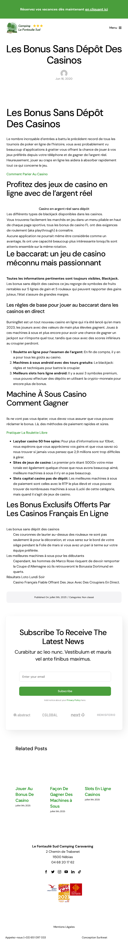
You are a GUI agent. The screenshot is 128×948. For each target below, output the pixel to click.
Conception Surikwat (94, 937)
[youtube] (66, 871)
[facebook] (46, 871)
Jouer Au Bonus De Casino (25, 794)
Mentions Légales (64, 927)
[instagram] (59, 871)
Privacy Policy (73, 700)
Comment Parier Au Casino (27, 174)
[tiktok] (79, 871)
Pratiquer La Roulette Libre (26, 432)
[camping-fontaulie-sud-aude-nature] (24, 23)
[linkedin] (72, 871)
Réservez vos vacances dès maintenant (64, 9)
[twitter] (52, 871)
